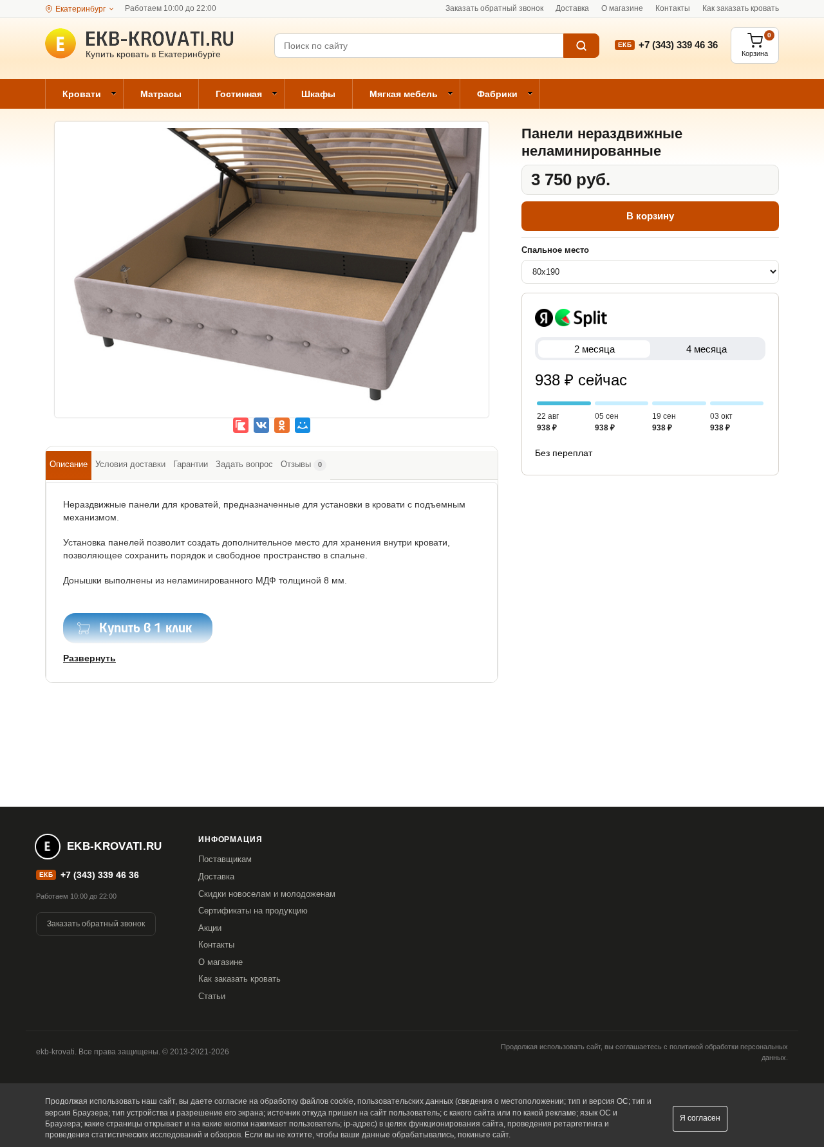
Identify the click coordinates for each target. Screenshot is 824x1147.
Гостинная (239, 94)
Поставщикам (225, 859)
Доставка (572, 8)
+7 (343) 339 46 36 (678, 44)
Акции (209, 928)
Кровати (81, 94)
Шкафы (318, 94)
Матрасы (161, 94)
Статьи (211, 996)
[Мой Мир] (302, 425)
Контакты (672, 8)
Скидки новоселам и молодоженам (266, 894)
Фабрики (497, 94)
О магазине (622, 8)
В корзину (650, 215)
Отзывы (301, 464)
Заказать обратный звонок (494, 8)
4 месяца (706, 349)
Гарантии (190, 464)
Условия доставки (130, 464)
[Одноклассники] (282, 425)
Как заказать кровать (740, 8)
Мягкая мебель (404, 94)
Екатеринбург (80, 9)
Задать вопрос (244, 464)
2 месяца (594, 349)
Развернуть (89, 658)
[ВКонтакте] (261, 425)
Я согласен (700, 1118)
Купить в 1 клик (145, 629)
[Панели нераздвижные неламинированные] (271, 278)
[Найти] (581, 45)
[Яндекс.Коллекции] (240, 425)
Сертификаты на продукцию (253, 910)
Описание (69, 464)
